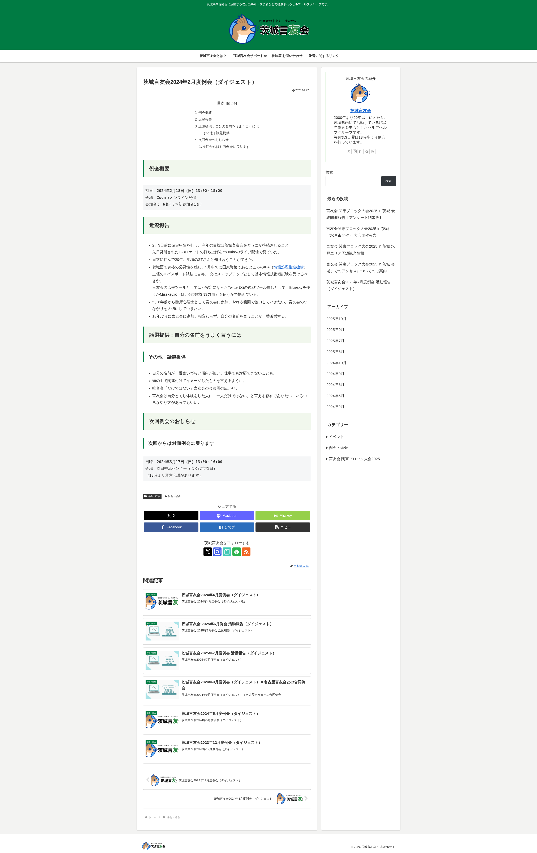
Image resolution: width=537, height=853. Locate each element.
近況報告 (205, 119)
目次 (221, 103)
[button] (282, 527)
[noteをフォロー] (227, 551)
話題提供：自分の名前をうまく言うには (228, 126)
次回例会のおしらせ (213, 140)
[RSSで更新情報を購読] (246, 551)
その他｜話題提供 (216, 133)
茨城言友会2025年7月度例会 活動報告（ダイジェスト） (358, 285)
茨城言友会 (360, 110)
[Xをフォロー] (207, 551)
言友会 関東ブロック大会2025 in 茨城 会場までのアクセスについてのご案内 (360, 267)
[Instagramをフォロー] (217, 551)
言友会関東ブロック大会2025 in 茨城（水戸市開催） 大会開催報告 (357, 232)
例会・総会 (154, 496)
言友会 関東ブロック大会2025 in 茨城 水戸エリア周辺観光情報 (360, 249)
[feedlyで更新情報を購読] (236, 551)
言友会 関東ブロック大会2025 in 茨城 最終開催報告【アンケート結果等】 (360, 214)
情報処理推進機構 (289, 267)
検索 (329, 172)
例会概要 (205, 112)
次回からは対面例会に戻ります (226, 146)
